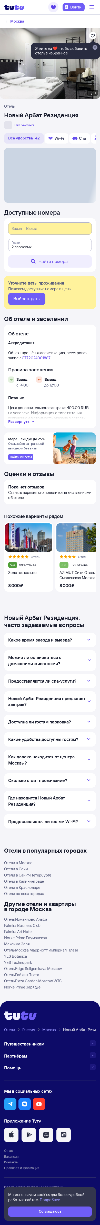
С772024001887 (36, 357)
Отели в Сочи (16, 868)
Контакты (11, 1162)
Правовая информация (21, 1168)
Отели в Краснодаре (22, 887)
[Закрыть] (95, 48)
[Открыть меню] (92, 7)
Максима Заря (17, 943)
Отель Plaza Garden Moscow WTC (33, 980)
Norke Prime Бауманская (25, 937)
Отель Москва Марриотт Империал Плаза (41, 950)
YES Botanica (15, 956)
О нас (8, 1150)
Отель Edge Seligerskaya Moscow (33, 968)
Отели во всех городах (24, 893)
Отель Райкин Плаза (21, 974)
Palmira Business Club (22, 925)
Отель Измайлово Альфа (25, 919)
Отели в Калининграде (24, 881)
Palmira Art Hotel (18, 931)
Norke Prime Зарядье (22, 987)
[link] (20, 457)
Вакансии (11, 1156)
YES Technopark (18, 962)
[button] (53, 7)
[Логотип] (14, 7)
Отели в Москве (18, 862)
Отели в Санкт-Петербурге (27, 875)
